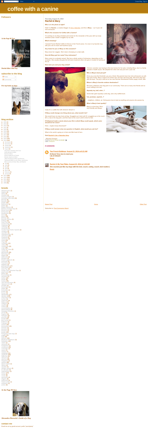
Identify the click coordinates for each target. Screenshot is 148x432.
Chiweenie (4, 237)
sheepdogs (4, 353)
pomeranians (5, 326)
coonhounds (4, 246)
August (7, 149)
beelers (3, 205)
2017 (5, 135)
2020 (5, 129)
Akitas (3, 193)
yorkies (3, 385)
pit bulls (3, 318)
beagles (3, 202)
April (6, 168)
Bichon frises (5, 210)
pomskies (4, 329)
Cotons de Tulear (6, 249)
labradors (4, 296)
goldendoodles (5, 266)
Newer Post (48, 204)
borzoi (3, 214)
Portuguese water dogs (8, 333)
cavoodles (4, 233)
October (7, 145)
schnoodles (4, 348)
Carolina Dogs (5, 224)
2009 (5, 183)
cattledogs (4, 227)
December (8, 142)
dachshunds (4, 252)
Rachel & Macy (8, 153)
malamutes (4, 300)
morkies (3, 306)
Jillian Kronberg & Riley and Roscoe (14, 158)
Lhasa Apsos (5, 297)
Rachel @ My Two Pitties (59, 164)
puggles (3, 335)
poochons (4, 330)
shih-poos (4, 358)
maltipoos (4, 303)
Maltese (3, 302)
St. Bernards (5, 370)
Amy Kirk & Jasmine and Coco (12, 150)
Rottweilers (4, 341)
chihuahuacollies (6, 234)
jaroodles (4, 285)
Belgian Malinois (6, 207)
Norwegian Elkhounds (7, 311)
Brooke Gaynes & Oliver (11, 157)
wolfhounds (4, 380)
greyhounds (4, 272)
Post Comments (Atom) (61, 208)
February (7, 172)
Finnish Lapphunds (6, 260)
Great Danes (5, 267)
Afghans (3, 192)
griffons (3, 273)
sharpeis (3, 352)
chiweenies (4, 239)
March (6, 170)
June (6, 165)
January (7, 173)
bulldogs (3, 221)
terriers (3, 373)
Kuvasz (3, 293)
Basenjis (3, 199)
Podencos (4, 321)
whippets (4, 379)
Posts (6, 76)
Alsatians (4, 195)
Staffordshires (5, 371)
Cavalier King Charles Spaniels (10, 230)
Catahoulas (4, 225)
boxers (3, 216)
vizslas (3, 376)
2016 (5, 137)
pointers (3, 324)
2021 (5, 127)
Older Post (143, 204)
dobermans (4, 257)
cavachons (4, 228)
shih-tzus (4, 359)
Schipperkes (5, 345)
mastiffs (3, 305)
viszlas (3, 374)
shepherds (4, 355)
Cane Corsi (4, 222)
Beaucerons (4, 204)
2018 (5, 133)
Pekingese (4, 315)
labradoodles (5, 294)
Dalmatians (4, 254)
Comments (7, 79)
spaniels (3, 362)
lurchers (3, 299)
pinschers (4, 317)
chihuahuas (4, 236)
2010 (5, 181)
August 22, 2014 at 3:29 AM (79, 164)
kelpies (3, 288)
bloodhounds (5, 213)
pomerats (4, 327)
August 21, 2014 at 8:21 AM (77, 151)
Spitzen (3, 365)
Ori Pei (3, 312)
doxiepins (4, 258)
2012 (5, 177)
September (8, 147)
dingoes (3, 255)
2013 (5, 175)
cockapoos (4, 243)
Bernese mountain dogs (8, 208)
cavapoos (4, 231)
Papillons (4, 314)
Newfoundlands (5, 309)
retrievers (4, 338)
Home (96, 204)
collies (3, 245)
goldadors (4, 264)
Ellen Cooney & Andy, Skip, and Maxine (15, 162)
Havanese (4, 276)
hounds (3, 279)
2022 (5, 125)
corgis (3, 248)
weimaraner (4, 377)
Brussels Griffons (6, 219)
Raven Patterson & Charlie (11, 155)
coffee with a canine (32, 9)
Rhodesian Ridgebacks (8, 339)
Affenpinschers (5, 190)
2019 (5, 131)
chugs (3, 242)
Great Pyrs (4, 269)
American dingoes (6, 196)
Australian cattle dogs (7, 198)
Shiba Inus (4, 356)
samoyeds (4, 344)
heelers (3, 278)
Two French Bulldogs (58, 151)
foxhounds (4, 261)
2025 (5, 122)
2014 (5, 140)
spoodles (4, 367)
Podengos (4, 323)
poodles (3, 332)
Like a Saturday (75, 28)
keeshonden (4, 287)
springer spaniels (6, 368)
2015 (5, 138)
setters (3, 350)
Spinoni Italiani (5, 364)
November (8, 144)
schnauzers (52, 141)
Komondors (4, 290)
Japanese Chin (5, 284)
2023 (5, 124)
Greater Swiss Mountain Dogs (10, 270)
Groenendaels (5, 275)
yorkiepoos (4, 383)
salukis (3, 342)
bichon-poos (4, 211)
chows (3, 240)
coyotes (3, 251)
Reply (52, 158)
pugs (2, 336)
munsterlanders (5, 308)
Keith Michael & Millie (10, 152)
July (6, 163)
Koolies (3, 291)
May (6, 167)
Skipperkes (4, 361)
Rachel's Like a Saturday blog (58, 135)
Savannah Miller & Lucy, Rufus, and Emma (16, 160)
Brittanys (4, 218)
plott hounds (5, 320)
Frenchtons (4, 263)
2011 (5, 179)
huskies (3, 281)
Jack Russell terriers (7, 282)
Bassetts (4, 201)
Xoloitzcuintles (5, 382)
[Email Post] (66, 140)
